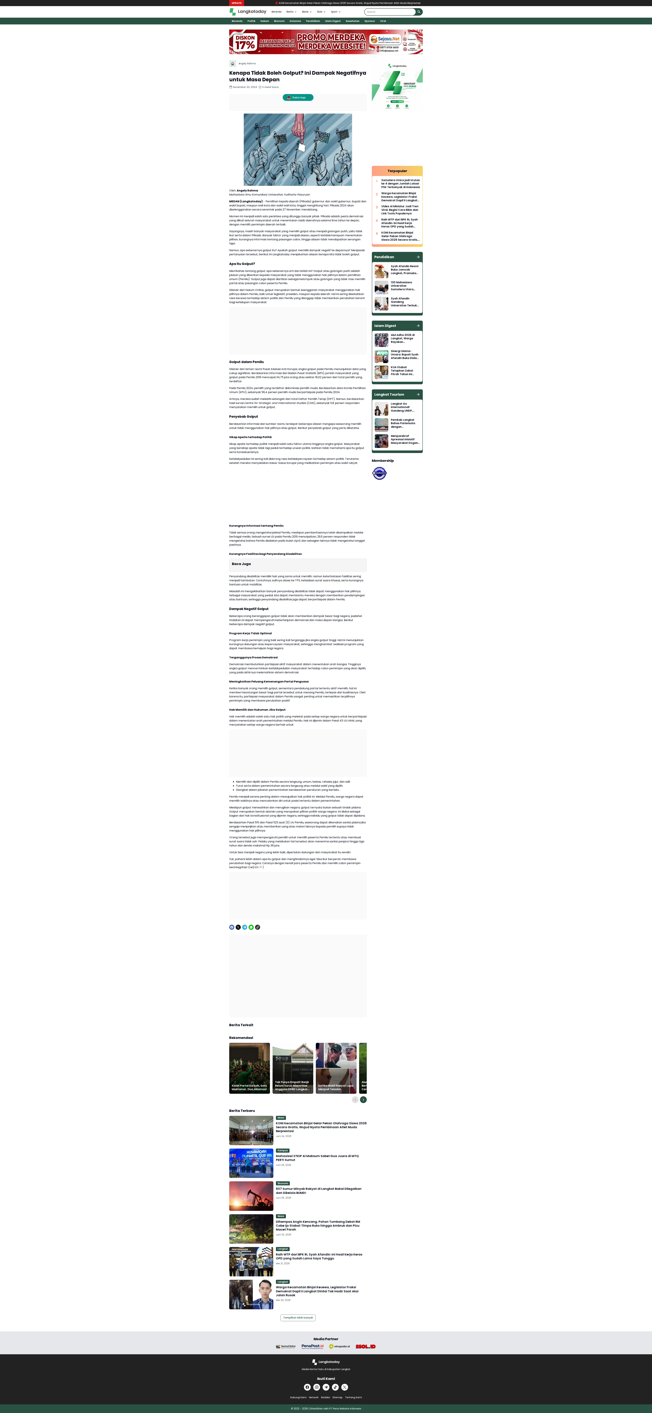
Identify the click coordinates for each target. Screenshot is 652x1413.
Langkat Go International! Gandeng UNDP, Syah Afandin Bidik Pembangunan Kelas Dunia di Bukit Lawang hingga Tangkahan (405, 407)
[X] (238, 927)
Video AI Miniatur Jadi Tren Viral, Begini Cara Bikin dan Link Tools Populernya (399, 210)
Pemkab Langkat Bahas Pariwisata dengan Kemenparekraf (403, 423)
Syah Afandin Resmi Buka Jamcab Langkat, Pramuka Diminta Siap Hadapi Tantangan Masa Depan (405, 270)
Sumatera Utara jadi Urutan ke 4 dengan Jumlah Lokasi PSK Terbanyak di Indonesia (400, 184)
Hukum (264, 21)
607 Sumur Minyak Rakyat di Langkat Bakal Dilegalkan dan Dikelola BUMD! (318, 1191)
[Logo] (326, 1362)
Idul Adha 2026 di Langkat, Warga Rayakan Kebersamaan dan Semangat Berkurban (404, 338)
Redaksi (325, 1397)
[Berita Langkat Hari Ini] (248, 11)
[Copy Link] (257, 927)
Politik (251, 21)
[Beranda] (232, 63)
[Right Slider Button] (363, 1099)
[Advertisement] (298, 331)
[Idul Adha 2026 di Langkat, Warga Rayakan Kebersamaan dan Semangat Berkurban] (381, 340)
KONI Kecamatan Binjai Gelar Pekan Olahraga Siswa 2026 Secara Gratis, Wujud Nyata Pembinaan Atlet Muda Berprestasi (321, 1127)
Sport (334, 11)
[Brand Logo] (286, 1347)
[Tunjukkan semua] (418, 257)
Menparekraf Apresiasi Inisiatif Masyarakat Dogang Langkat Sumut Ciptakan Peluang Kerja (405, 439)
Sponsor (370, 21)
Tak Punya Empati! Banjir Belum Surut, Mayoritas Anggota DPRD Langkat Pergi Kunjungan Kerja (292, 1085)
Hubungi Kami (298, 1397)
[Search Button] (419, 11)
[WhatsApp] (251, 927)
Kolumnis (295, 21)
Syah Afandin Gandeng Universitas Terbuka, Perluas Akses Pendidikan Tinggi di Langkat (405, 302)
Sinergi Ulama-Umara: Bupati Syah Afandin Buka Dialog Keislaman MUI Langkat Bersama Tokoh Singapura (405, 354)
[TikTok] (335, 1387)
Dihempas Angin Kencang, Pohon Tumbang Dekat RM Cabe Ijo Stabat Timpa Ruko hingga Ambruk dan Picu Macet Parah (318, 1226)
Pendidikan (313, 21)
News (281, 1117)
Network (314, 1397)
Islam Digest (333, 21)
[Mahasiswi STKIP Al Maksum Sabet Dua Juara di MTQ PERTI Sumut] (251, 1163)
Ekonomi (279, 21)
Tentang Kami (353, 1397)
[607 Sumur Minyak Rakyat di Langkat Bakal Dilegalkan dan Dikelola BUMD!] (251, 1196)
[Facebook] (231, 927)
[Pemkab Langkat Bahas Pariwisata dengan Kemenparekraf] (381, 425)
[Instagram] (316, 1387)
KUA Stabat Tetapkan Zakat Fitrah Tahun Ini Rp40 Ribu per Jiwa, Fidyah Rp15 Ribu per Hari (405, 371)
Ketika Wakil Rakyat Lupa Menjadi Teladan (335, 1087)
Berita (290, 11)
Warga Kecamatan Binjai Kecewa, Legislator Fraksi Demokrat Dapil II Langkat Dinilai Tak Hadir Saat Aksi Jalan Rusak (317, 1291)
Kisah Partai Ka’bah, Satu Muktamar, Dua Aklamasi (249, 1087)
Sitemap (337, 1397)
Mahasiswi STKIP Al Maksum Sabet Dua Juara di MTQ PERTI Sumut (352, 3)
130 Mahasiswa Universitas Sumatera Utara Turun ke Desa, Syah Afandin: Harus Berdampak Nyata (405, 286)
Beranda (277, 11)
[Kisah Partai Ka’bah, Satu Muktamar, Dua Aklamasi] (249, 1068)
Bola (319, 11)
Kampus (283, 1150)
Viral (383, 21)
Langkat (283, 1249)
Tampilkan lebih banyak (298, 1317)
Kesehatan (352, 21)
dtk (256, 867)
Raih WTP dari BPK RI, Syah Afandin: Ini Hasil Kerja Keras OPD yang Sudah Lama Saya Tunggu (319, 1256)
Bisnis (305, 11)
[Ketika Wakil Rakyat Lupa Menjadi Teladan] (336, 1068)
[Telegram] (244, 927)
